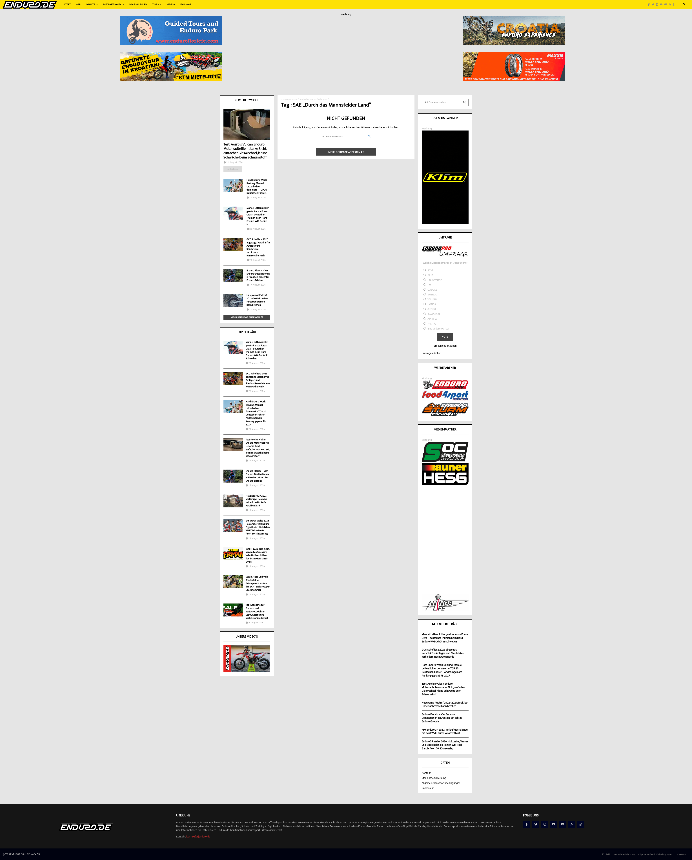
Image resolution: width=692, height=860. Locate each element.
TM (429, 284)
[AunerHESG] (445, 484)
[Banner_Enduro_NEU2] (171, 18)
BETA (430, 275)
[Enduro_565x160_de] (171, 54)
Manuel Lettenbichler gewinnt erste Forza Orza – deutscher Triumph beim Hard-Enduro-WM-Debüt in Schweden (257, 351)
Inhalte (90, 4)
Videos (171, 4)
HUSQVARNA (434, 279)
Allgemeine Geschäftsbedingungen (441, 783)
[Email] (666, 4)
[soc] (445, 460)
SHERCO (432, 294)
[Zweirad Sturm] (445, 415)
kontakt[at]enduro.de (198, 836)
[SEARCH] (465, 102)
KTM (430, 270)
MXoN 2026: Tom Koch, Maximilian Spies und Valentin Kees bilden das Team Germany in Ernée (258, 555)
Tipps (155, 4)
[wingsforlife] (445, 609)
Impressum (428, 788)
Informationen (112, 4)
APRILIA (432, 318)
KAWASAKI (433, 314)
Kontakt (426, 772)
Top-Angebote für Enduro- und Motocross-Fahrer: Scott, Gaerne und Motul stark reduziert (257, 611)
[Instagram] (658, 4)
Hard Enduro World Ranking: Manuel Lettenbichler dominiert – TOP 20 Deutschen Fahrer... (257, 186)
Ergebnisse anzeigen (445, 345)
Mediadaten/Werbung (434, 778)
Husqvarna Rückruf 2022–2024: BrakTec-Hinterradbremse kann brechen (257, 300)
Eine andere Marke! (438, 328)
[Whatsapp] (675, 4)
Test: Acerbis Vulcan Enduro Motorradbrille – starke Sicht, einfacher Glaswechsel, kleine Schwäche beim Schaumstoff (245, 151)
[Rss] (671, 4)
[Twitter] (653, 4)
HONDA (431, 304)
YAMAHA (432, 299)
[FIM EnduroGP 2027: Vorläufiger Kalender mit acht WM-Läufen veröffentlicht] (233, 500)
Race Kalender (138, 4)
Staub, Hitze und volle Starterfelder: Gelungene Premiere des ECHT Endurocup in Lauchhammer (258, 583)
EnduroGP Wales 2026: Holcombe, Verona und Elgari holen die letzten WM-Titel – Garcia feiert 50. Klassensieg (258, 527)
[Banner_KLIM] (445, 223)
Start (67, 4)
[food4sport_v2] (445, 400)
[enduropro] (445, 388)
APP (78, 4)
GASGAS (432, 289)
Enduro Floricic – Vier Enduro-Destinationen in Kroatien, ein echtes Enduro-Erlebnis (258, 275)
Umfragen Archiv (431, 353)
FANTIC (431, 323)
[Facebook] (649, 4)
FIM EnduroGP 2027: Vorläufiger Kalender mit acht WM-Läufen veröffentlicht (256, 501)
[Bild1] (514, 18)
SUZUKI (431, 309)
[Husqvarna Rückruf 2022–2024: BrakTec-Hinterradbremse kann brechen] (233, 300)
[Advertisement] (445, 540)
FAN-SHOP (185, 4)
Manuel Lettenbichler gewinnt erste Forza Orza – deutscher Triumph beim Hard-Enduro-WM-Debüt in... (258, 216)
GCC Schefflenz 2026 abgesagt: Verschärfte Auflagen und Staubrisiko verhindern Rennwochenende (258, 248)
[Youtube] (662, 4)
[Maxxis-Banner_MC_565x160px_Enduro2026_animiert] (514, 54)
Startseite (286, 99)
